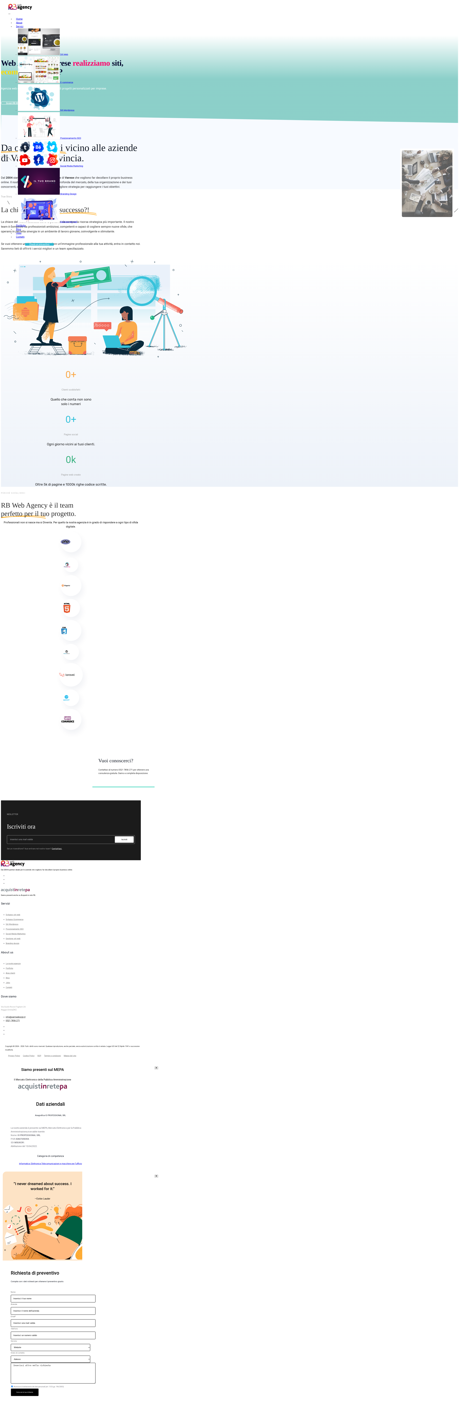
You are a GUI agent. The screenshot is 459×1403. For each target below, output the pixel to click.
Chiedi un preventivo (39, 244)
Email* (13, 1316)
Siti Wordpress (12, 924)
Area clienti (10, 973)
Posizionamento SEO (15, 929)
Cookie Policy (29, 1056)
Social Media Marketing (15, 934)
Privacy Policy (14, 1056)
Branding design (12, 943)
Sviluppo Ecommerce (14, 919)
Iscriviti (124, 839)
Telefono (14, 1329)
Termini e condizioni (52, 1056)
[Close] (156, 1068)
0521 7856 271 (13, 1020)
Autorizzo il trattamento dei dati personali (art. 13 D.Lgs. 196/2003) (39, 1387)
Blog (18, 229)
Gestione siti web (13, 938)
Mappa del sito (70, 1056)
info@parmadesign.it (15, 1017)
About (19, 22)
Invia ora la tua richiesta (24, 1392)
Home (19, 18)
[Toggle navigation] (9, 13)
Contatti (20, 236)
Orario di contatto (18, 1353)
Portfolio (21, 225)
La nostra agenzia (13, 963)
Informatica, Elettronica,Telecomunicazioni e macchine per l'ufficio (50, 1163)
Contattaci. (57, 849)
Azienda (14, 1304)
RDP (39, 1056)
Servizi (19, 26)
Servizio (14, 1341)
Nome (13, 1292)
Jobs (18, 233)
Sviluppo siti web (13, 915)
